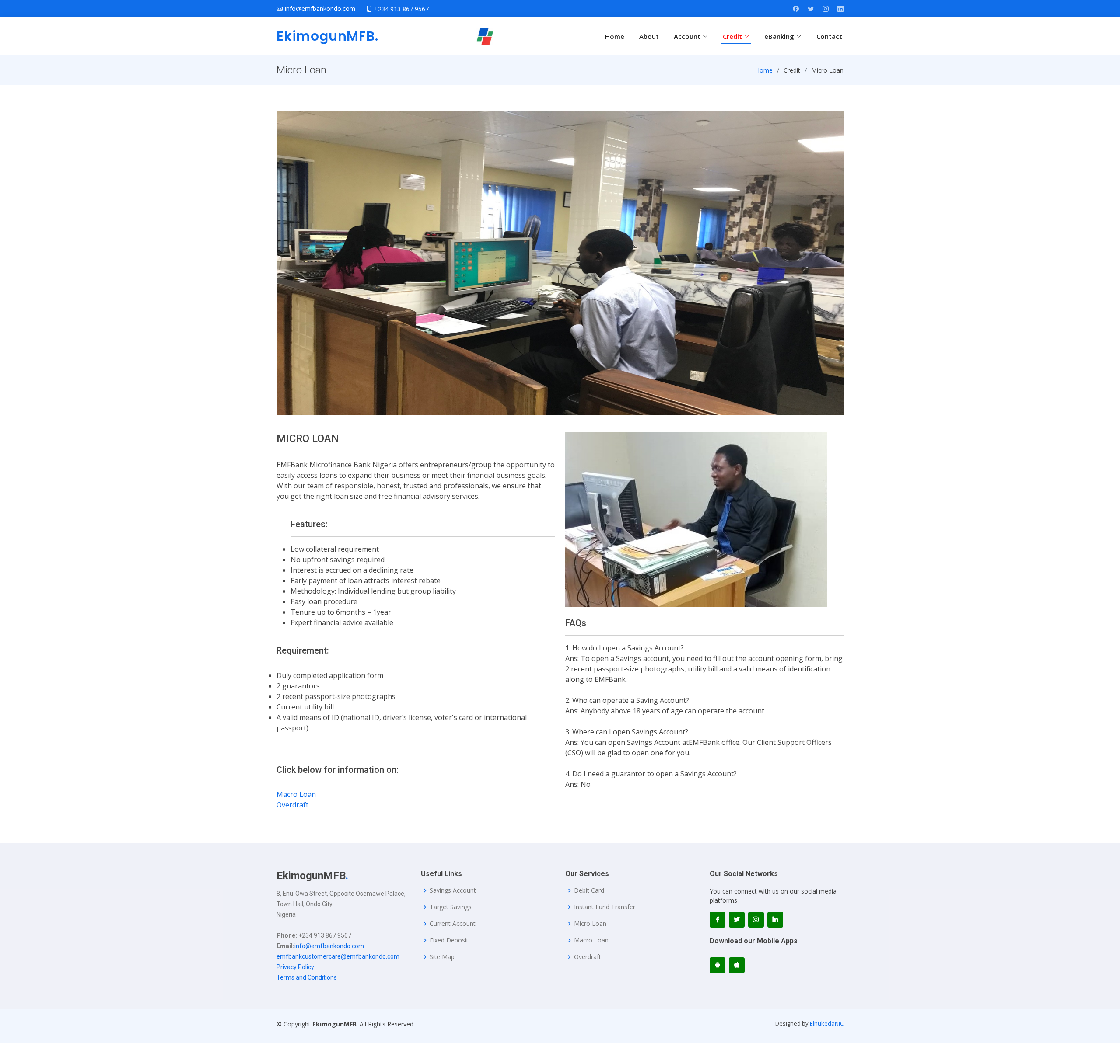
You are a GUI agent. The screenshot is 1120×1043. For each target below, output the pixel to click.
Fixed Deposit (449, 940)
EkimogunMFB (327, 36)
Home (614, 36)
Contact (829, 36)
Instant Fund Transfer (604, 907)
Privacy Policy (295, 966)
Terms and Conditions (306, 977)
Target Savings (451, 907)
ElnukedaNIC (827, 1023)
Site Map (442, 957)
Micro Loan (590, 924)
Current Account (453, 924)
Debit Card (589, 890)
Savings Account (453, 890)
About (649, 36)
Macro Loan (296, 794)
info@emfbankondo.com (329, 945)
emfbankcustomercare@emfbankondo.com (337, 956)
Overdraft (292, 805)
